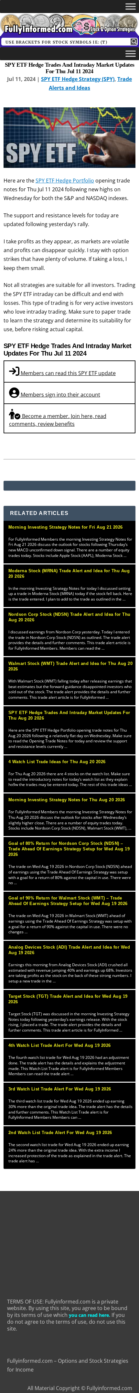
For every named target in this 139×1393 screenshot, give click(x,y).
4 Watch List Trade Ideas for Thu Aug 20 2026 (57, 761)
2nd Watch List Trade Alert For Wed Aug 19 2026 (60, 1132)
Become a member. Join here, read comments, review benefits (57, 419)
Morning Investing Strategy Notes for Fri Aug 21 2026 (65, 527)
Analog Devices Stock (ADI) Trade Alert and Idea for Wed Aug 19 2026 (69, 950)
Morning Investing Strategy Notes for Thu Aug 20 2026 (66, 799)
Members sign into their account (59, 394)
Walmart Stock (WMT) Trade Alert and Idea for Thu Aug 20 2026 (70, 666)
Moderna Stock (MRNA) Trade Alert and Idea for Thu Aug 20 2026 (69, 573)
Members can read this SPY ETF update (67, 373)
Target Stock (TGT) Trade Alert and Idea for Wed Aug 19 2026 (68, 999)
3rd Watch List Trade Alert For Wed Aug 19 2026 (59, 1089)
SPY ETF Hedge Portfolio (65, 180)
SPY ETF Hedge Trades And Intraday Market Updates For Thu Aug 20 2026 (69, 715)
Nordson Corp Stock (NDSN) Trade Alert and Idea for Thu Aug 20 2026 (69, 617)
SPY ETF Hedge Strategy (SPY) (77, 79)
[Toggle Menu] (130, 6)
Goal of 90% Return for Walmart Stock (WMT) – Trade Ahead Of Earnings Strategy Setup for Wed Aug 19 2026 (68, 901)
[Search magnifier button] (134, 41)
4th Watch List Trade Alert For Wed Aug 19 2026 (59, 1045)
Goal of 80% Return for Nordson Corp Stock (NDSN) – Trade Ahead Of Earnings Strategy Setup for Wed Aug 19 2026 (69, 849)
